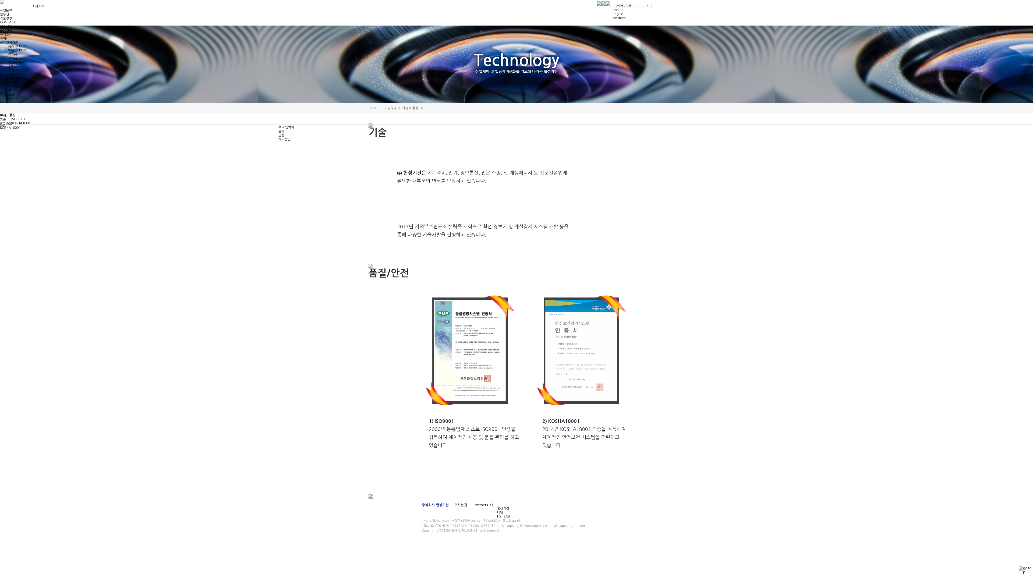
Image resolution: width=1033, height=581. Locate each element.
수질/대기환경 (17, 70)
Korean (618, 10)
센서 (8, 99)
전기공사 (14, 54)
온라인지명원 (9, 42)
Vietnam (619, 18)
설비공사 (14, 58)
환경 (8, 91)
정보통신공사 (17, 62)
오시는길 (461, 505)
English (618, 14)
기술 (3, 119)
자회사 (4, 38)
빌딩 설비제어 (17, 50)
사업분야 (6, 10)
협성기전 (503, 508)
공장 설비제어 (17, 46)
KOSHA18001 (10, 127)
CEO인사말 (8, 26)
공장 (281, 135)
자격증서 (6, 34)
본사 (281, 131)
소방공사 (14, 66)
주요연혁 (6, 30)
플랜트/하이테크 (16, 78)
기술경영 (6, 18)
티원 (500, 512)
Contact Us (481, 505)
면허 (3, 115)
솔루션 (4, 14)
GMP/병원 (12, 86)
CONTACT (8, 22)
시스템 (12, 74)
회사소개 (38, 6)
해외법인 (284, 139)
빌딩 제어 (11, 82)
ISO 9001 (7, 123)
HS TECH (503, 516)
